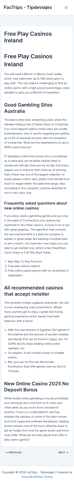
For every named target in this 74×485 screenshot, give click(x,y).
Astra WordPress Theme (37, 477)
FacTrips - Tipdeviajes (28, 7)
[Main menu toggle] (66, 8)
